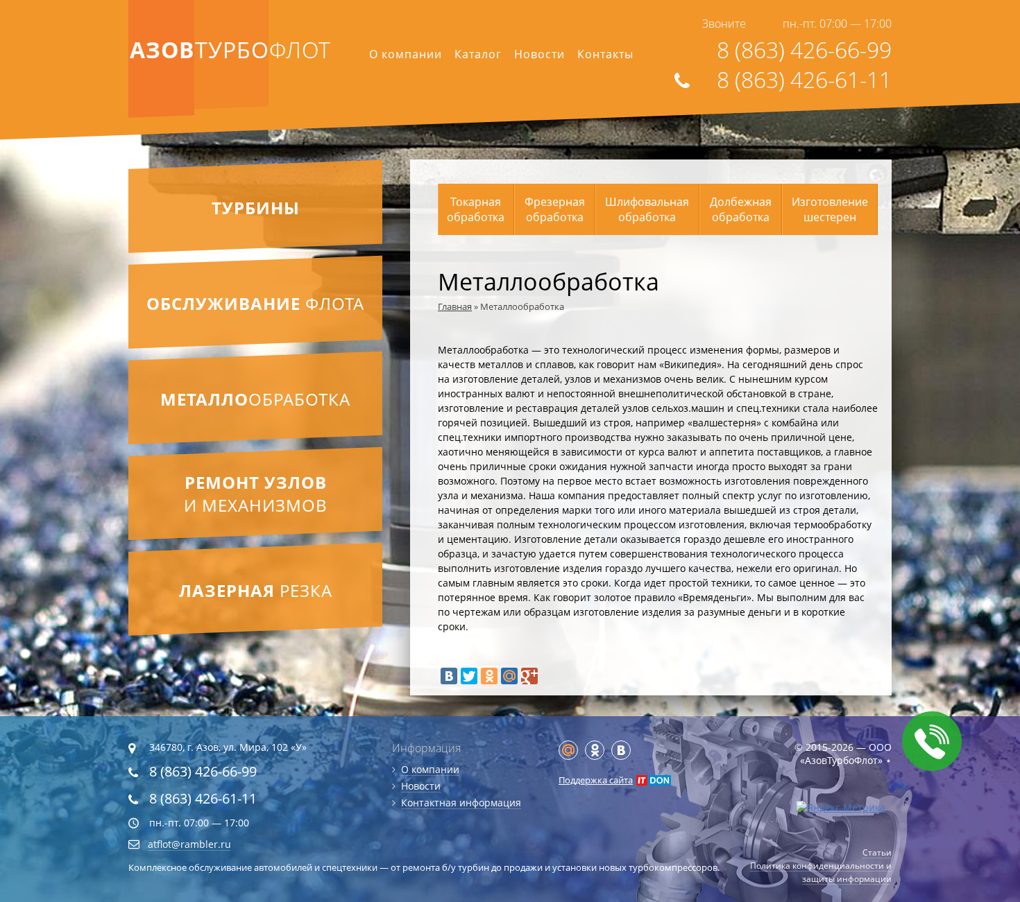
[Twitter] (469, 676)
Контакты (605, 54)
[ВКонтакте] (449, 676)
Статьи (877, 852)
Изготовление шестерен (830, 209)
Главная (455, 306)
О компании (405, 54)
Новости (539, 54)
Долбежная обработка (741, 209)
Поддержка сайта (596, 780)
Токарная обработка (475, 209)
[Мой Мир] (509, 676)
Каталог (478, 54)
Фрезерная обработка (555, 209)
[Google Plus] (529, 676)
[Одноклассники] (489, 676)
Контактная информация (461, 802)
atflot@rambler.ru (189, 844)
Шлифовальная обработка (647, 209)
